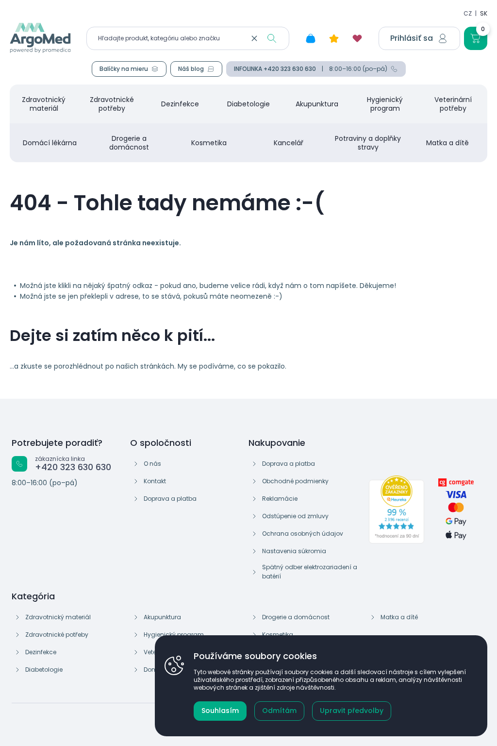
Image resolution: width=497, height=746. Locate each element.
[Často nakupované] (334, 38)
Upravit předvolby (351, 710)
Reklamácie (280, 498)
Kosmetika (209, 143)
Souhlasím (220, 710)
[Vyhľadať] (272, 38)
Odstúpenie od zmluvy (295, 516)
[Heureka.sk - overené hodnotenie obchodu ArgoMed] (396, 509)
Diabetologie (248, 104)
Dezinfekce (180, 104)
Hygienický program (385, 104)
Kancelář (288, 143)
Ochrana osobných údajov (302, 533)
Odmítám (279, 710)
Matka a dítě (447, 143)
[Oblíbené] (357, 38)
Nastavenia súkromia (294, 551)
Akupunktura (317, 104)
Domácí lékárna (50, 143)
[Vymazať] (254, 38)
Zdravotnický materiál (44, 104)
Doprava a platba (170, 498)
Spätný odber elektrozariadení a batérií (309, 571)
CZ (468, 13)
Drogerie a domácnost (129, 143)
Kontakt (155, 481)
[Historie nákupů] (310, 38)
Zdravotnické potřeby (112, 104)
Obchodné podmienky (295, 481)
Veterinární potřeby (453, 104)
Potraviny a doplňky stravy (368, 143)
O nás (152, 463)
